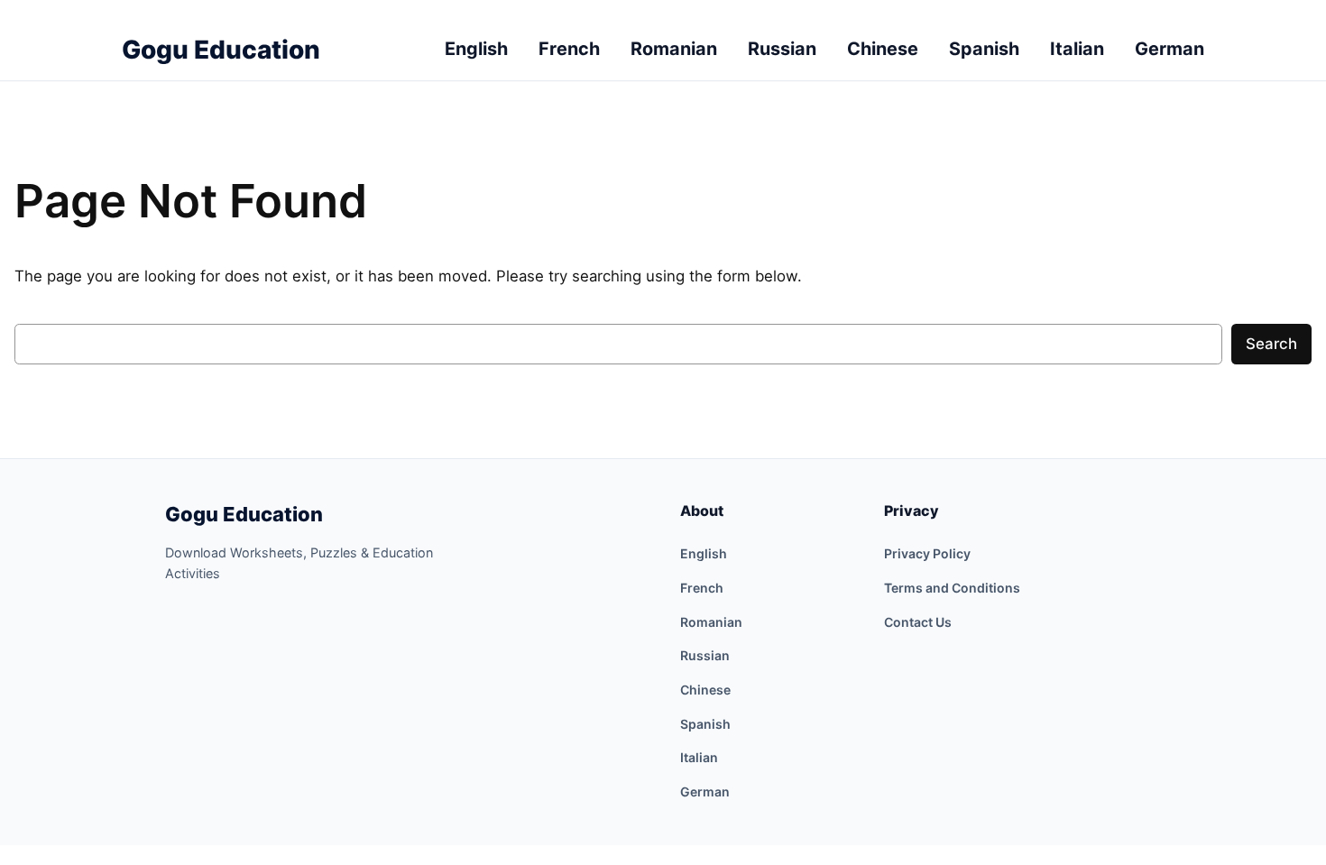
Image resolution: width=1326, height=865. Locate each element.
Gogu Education (244, 514)
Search (1271, 344)
